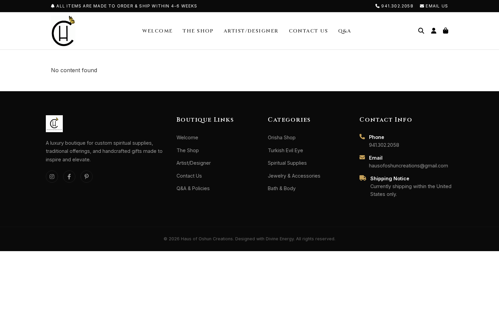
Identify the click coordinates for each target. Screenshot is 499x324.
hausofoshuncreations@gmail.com (408, 165)
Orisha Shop (282, 137)
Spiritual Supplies (287, 163)
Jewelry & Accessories (294, 176)
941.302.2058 (397, 5)
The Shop (198, 31)
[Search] (421, 31)
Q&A (344, 31)
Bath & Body (282, 188)
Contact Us (308, 31)
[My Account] (433, 31)
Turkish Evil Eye (285, 150)
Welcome (157, 31)
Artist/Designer (251, 31)
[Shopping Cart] (445, 31)
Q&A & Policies (193, 188)
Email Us (436, 5)
